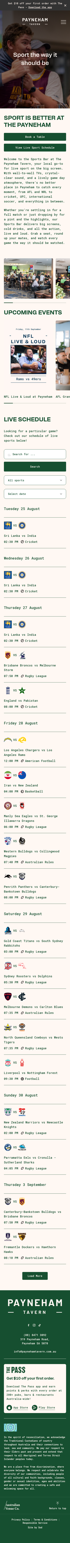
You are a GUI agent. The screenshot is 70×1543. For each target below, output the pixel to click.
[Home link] (35, 21)
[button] (63, 22)
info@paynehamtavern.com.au (35, 1351)
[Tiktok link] (39, 1325)
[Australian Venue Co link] (12, 1505)
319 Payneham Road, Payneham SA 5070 (35, 1341)
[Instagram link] (34, 1325)
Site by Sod (35, 1527)
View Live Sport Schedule (35, 147)
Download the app (40, 7)
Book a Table (35, 136)
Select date (17, 494)
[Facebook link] (28, 1325)
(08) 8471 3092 (35, 1335)
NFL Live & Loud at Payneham (28, 397)
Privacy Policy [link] (21, 1519)
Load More (35, 1276)
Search (35, 466)
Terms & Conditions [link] (45, 1519)
